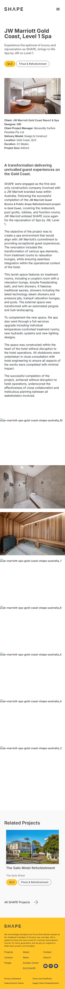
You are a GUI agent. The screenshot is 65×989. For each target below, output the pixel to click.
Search (47, 957)
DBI (19, 124)
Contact (47, 952)
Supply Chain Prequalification (45, 983)
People (7, 962)
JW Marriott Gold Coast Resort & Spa (36, 120)
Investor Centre (31, 962)
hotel (39, 191)
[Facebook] (45, 966)
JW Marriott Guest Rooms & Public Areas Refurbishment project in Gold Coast (32, 204)
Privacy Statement (12, 978)
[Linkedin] (56, 966)
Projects (8, 952)
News (26, 957)
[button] (58, 9)
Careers (8, 957)
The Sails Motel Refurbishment (30, 868)
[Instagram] (51, 966)
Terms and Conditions (42, 978)
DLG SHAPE (29, 968)
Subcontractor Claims (14, 983)
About (26, 952)
